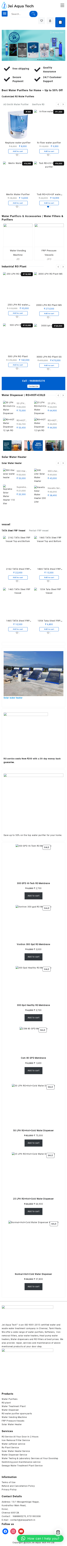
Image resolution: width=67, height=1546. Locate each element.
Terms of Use (8, 1482)
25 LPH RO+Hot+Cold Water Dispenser (55, 403)
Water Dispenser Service (14, 1455)
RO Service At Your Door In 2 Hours (20, 1436)
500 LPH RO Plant (18, 356)
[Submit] (33, 14)
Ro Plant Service (10, 1447)
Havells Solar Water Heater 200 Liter (55, 488)
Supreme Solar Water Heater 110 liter (23, 487)
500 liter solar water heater (23, 471)
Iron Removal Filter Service (16, 1440)
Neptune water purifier (18, 142)
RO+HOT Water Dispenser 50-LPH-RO (24, 420)
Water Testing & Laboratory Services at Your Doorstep (30, 1458)
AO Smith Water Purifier (16, 104)
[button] (40, 1538)
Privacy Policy (9, 1489)
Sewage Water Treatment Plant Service (22, 1465)
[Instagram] (13, 1531)
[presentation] (58, 104)
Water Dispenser (10, 1410)
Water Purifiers (10, 1399)
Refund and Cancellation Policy (18, 1486)
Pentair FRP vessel (39, 530)
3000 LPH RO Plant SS (49, 356)
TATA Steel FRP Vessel (13, 530)
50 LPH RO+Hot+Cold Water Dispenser (24, 403)
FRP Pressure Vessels (13, 1421)
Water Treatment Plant (14, 1406)
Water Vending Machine (14, 1417)
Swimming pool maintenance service (21, 1462)
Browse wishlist (49, 207)
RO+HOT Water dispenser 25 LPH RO (54, 420)
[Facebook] (5, 1531)
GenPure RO (38, 104)
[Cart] (60, 22)
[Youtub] (21, 1531)
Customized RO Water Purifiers (18, 96)
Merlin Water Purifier (18, 194)
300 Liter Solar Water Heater (54, 471)
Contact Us (33, 386)
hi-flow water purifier (49, 142)
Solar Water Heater (12, 463)
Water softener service (13, 1444)
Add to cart (34, 896)
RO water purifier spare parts (17, 1413)
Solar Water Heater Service (16, 1451)
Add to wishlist (18, 155)
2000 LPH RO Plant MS (49, 305)
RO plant (6, 1403)
